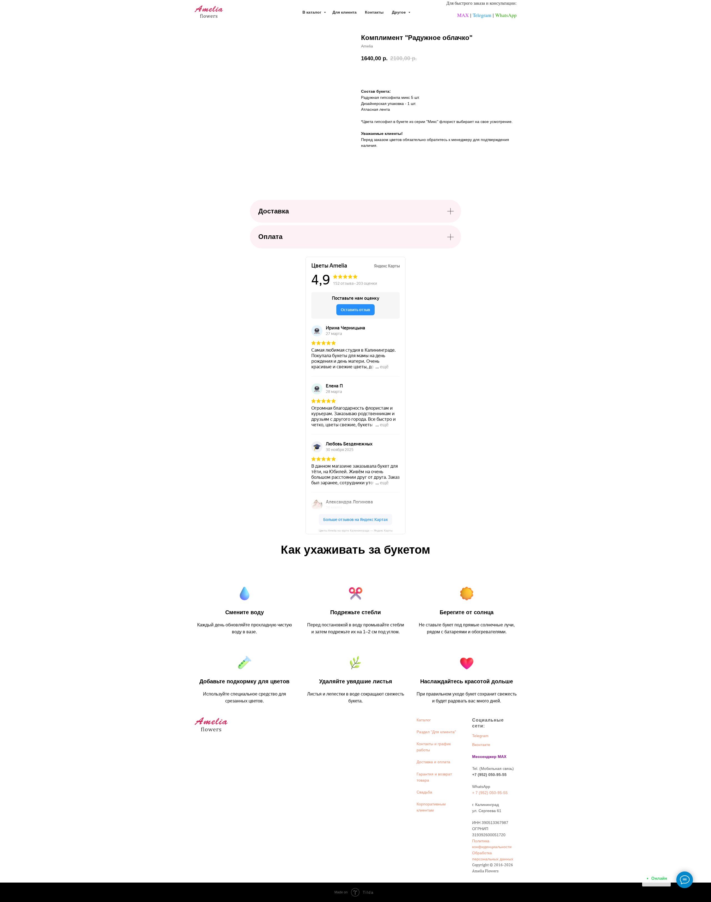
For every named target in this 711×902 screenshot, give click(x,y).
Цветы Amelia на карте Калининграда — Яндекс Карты (355, 530)
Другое (399, 12)
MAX (463, 15)
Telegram (482, 15)
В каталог (312, 12)
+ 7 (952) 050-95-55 (490, 792)
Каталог (424, 720)
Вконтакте (481, 744)
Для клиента (344, 12)
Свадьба (424, 792)
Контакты (374, 12)
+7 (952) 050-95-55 (489, 774)
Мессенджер (484, 756)
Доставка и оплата (433, 762)
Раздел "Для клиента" (436, 732)
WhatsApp (506, 15)
